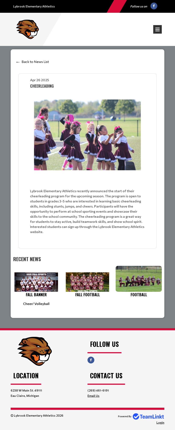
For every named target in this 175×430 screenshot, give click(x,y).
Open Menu (157, 29)
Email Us (93, 395)
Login (160, 422)
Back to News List (35, 62)
